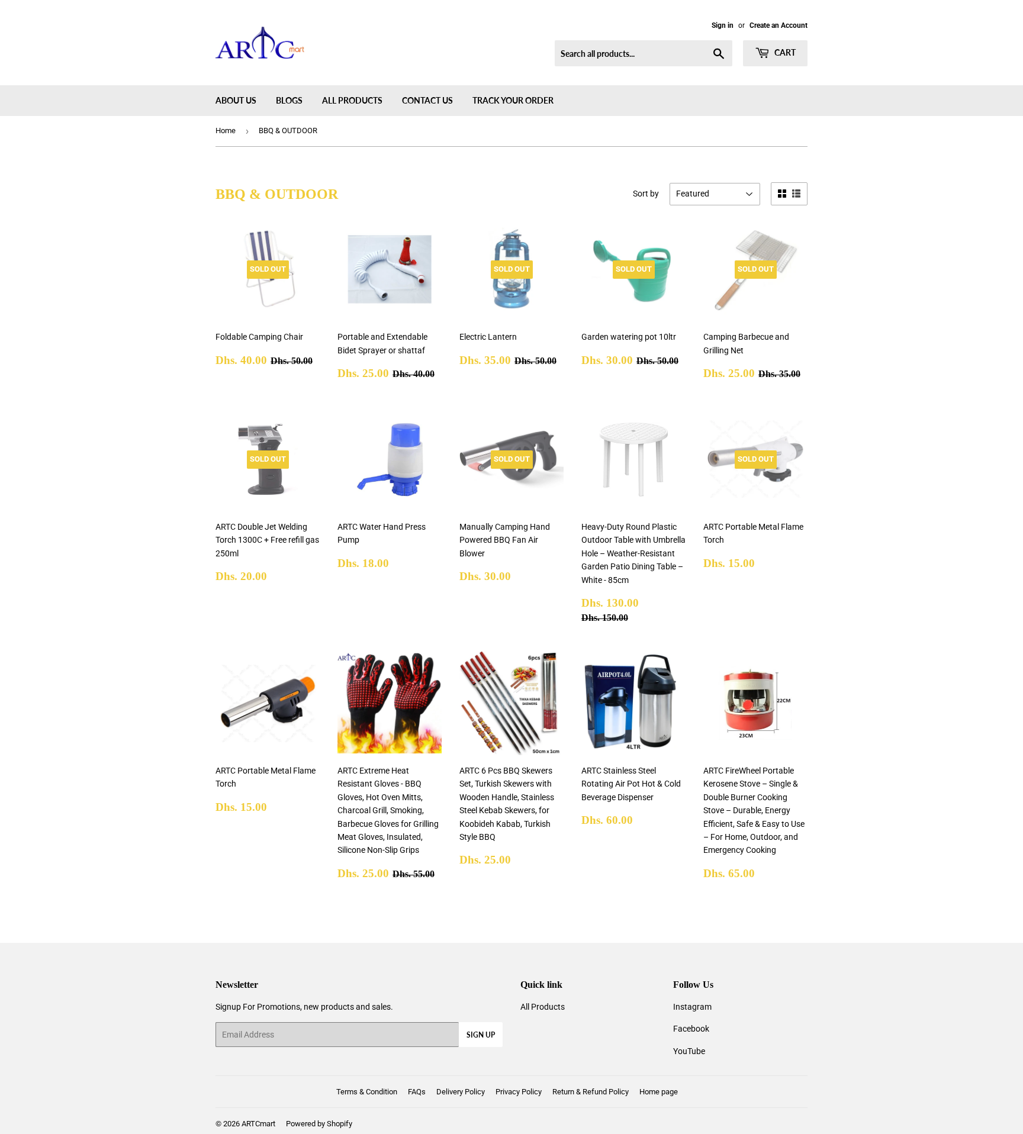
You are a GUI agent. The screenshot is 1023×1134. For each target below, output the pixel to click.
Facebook (691, 1028)
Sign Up (481, 1034)
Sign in (723, 25)
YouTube (689, 1051)
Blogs (289, 100)
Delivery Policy (460, 1091)
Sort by (646, 193)
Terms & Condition (366, 1091)
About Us (235, 100)
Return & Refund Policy (590, 1091)
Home (225, 130)
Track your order (513, 100)
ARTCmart (258, 1123)
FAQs (417, 1091)
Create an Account (778, 25)
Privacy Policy (519, 1091)
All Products (352, 100)
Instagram (692, 1006)
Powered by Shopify (319, 1123)
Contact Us (427, 100)
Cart (784, 52)
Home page (658, 1091)
